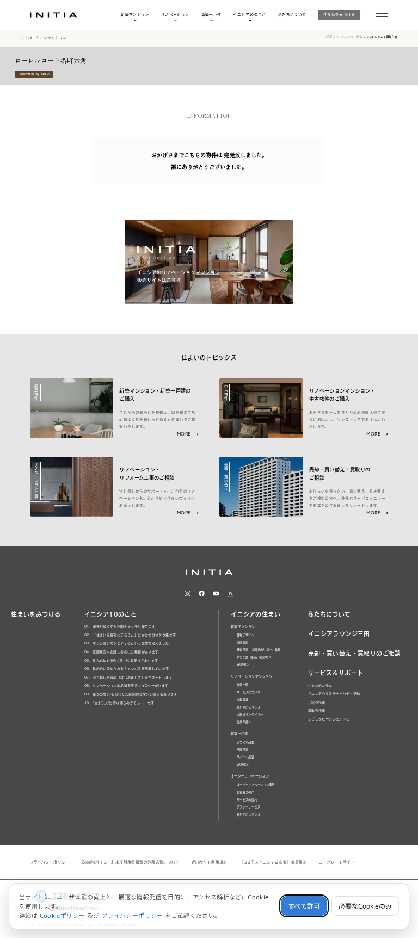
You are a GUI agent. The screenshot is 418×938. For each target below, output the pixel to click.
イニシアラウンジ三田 (339, 634)
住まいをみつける (339, 14)
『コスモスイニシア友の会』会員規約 (273, 862)
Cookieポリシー (62, 915)
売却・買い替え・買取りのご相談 (354, 653)
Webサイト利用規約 (210, 862)
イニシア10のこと (249, 14)
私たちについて (292, 14)
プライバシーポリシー (50, 862)
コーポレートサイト (336, 862)
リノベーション (175, 14)
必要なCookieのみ (365, 906)
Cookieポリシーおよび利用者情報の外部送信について (131, 862)
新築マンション (135, 14)
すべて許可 (304, 906)
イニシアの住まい (255, 614)
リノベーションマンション (43, 37)
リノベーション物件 (349, 37)
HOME (328, 37)
